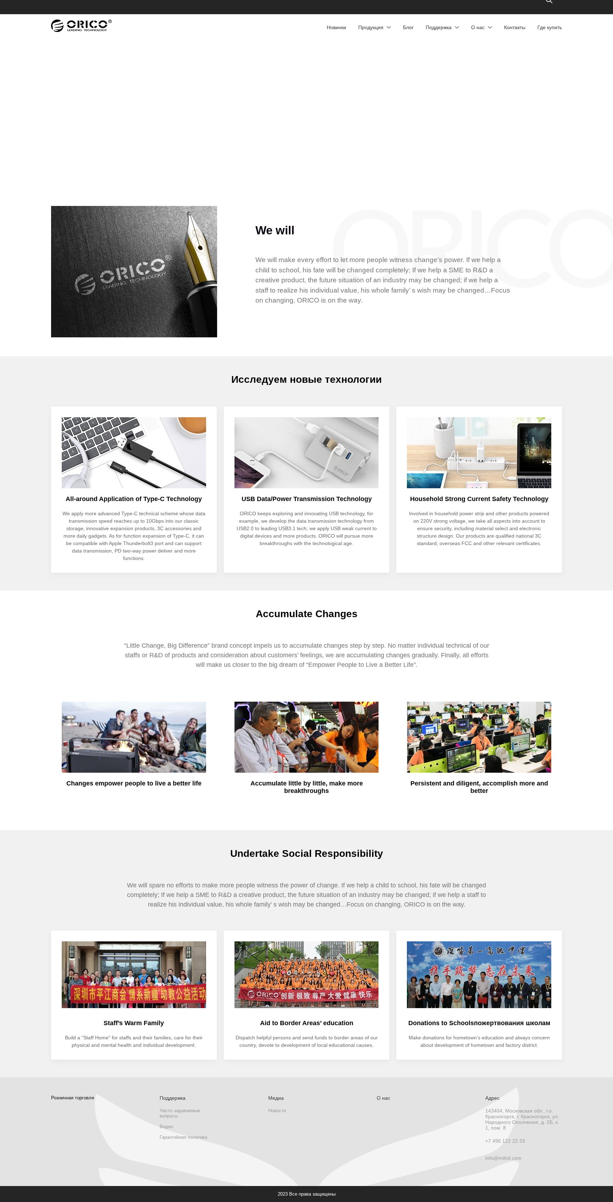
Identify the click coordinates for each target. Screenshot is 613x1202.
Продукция (370, 27)
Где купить (549, 27)
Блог (408, 27)
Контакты (514, 27)
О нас (478, 27)
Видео (166, 1126)
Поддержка (439, 27)
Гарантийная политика (183, 1137)
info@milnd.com (503, 1158)
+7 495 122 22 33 (505, 1141)
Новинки (336, 27)
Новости (277, 1110)
